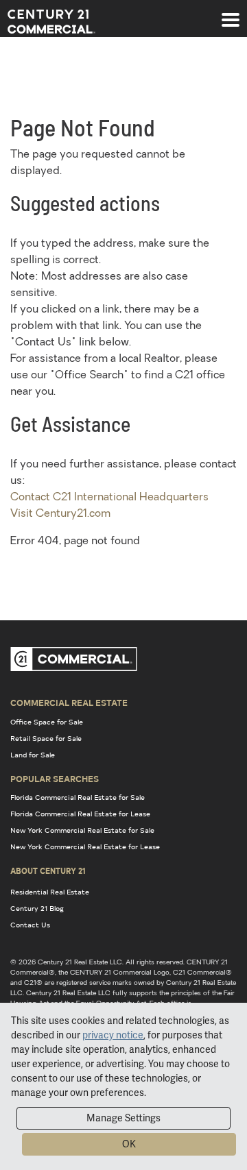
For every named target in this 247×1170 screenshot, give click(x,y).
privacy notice (112, 1035)
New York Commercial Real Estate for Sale (82, 830)
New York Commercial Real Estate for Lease (85, 846)
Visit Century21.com (60, 514)
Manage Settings (123, 1118)
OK (129, 1144)
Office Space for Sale (46, 722)
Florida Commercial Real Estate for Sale (77, 797)
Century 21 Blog (37, 908)
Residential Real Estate (49, 892)
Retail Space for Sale (46, 738)
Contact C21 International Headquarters (109, 497)
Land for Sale (32, 754)
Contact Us (30, 924)
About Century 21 (48, 870)
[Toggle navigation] (231, 13)
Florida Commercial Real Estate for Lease (80, 813)
